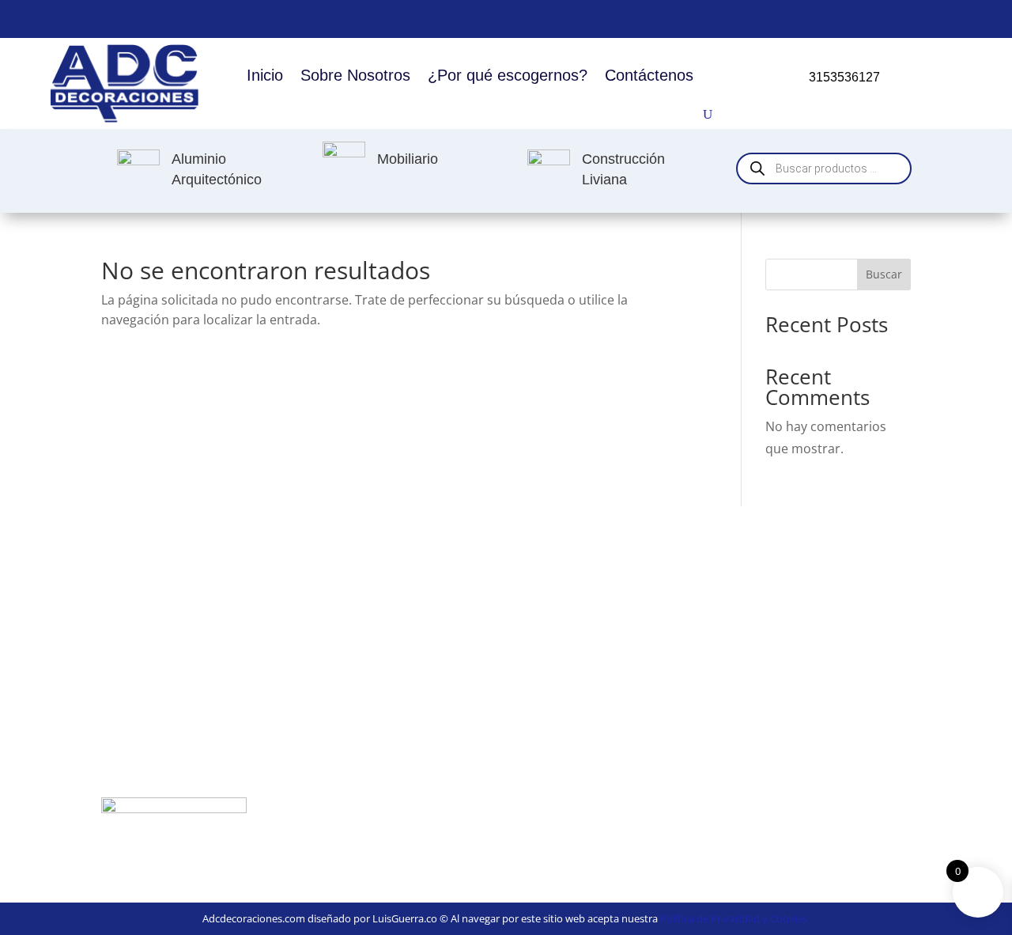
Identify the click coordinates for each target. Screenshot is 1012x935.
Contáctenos (649, 75)
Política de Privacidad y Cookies (733, 918)
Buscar (884, 274)
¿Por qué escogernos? (507, 75)
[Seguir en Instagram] (952, 16)
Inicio (265, 75)
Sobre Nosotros (355, 75)
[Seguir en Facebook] (914, 16)
